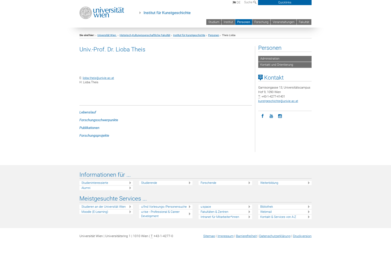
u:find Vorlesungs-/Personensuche (164, 207)
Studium (213, 22)
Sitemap (209, 236)
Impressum (225, 236)
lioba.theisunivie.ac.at (98, 78)
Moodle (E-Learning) (94, 212)
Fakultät (304, 22)
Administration (269, 58)
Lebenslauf (87, 112)
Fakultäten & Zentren (214, 212)
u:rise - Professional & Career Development (160, 214)
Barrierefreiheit (246, 236)
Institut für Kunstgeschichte (167, 13)
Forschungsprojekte (94, 135)
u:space (206, 207)
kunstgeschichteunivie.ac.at (278, 101)
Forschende (208, 183)
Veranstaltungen (283, 22)
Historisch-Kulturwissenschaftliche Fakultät (145, 35)
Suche (248, 2)
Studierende (149, 183)
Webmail (266, 212)
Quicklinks (284, 2)
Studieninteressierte (94, 183)
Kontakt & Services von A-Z (278, 217)
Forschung (261, 22)
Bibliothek (266, 207)
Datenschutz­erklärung (275, 236)
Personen (243, 22)
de (238, 2)
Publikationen (89, 128)
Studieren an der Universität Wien (103, 207)
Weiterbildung (269, 183)
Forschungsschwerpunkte (98, 120)
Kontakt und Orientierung (276, 65)
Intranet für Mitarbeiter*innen (220, 217)
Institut (228, 22)
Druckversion (302, 236)
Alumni (85, 188)
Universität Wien (107, 35)
